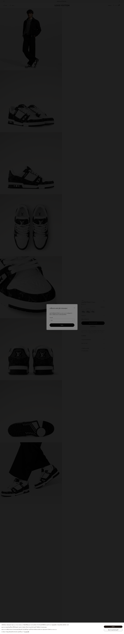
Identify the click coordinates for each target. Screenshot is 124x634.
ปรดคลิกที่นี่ (26, 631)
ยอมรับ (113, 626)
